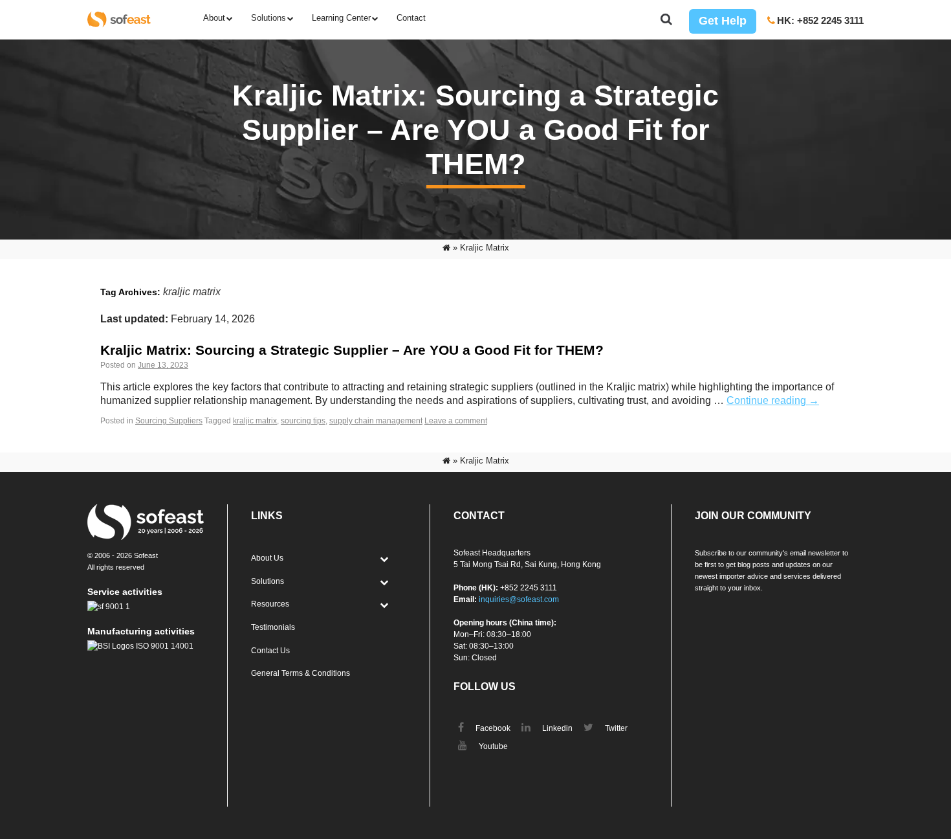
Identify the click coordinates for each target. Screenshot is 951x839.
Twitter (615, 728)
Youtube (492, 746)
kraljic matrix (255, 420)
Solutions (268, 18)
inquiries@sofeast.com (519, 599)
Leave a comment (455, 420)
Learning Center (341, 18)
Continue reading (773, 400)
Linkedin (556, 728)
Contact (411, 18)
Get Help (723, 20)
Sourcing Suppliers (168, 420)
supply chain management (375, 420)
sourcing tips (303, 420)
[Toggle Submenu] (383, 558)
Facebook (492, 728)
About (214, 18)
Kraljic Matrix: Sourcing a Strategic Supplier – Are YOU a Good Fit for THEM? (352, 349)
